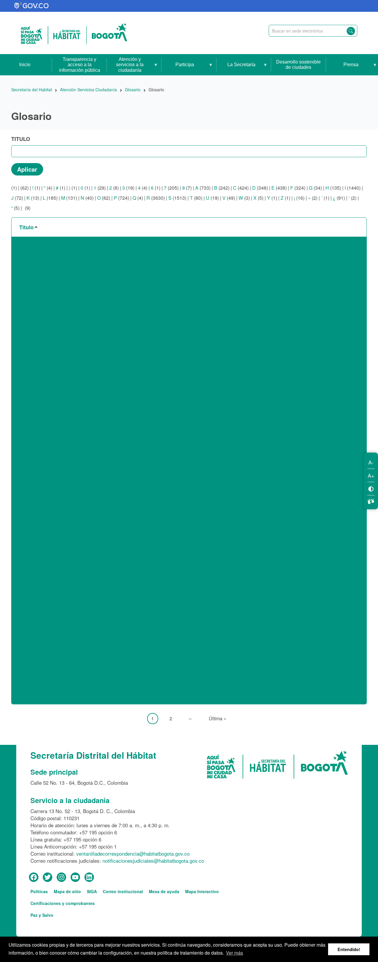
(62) (24, 187)
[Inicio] (74, 33)
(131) (69, 197)
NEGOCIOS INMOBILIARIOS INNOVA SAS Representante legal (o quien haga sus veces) (111, 279)
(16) (299, 197)
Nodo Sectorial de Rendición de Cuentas (60, 344)
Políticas (39, 891)
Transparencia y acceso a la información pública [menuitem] (79, 65)
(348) (260, 187)
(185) (50, 197)
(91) (339, 197)
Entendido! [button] (349, 949)
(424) (241, 187)
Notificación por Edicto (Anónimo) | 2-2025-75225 (69, 500)
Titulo (20, 139)
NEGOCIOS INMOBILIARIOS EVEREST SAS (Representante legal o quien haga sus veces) (114, 240)
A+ (371, 475)
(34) (315, 187)
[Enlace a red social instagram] (61, 877)
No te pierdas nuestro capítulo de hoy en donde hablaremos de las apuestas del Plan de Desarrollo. (121, 318)
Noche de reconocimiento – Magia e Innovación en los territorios (85, 331)
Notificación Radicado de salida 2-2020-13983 (66, 591)
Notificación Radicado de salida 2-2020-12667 (66, 578)
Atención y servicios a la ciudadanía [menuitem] (125, 66)
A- (371, 462)
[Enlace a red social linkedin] (89, 877)
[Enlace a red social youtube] (75, 877)
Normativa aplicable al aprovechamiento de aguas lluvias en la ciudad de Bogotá (102, 370)
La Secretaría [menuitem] (235, 68)
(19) (128, 187)
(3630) (155, 197)
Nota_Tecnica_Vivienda (42, 461)
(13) (33, 197)
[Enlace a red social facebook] (33, 877)
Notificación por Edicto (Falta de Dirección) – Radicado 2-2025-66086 (90, 539)
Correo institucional (123, 891)
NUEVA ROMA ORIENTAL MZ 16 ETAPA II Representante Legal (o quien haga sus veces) (112, 682)
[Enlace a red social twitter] (47, 877)
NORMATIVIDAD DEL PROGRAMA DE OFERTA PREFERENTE (86, 383)
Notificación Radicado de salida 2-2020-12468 (66, 552)
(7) (187, 187)
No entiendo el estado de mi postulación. (60, 305)
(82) (103, 197)
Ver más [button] (234, 952)
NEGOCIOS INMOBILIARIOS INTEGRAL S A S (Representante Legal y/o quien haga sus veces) (118, 292)
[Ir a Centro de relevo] (370, 500)
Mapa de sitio (67, 891)
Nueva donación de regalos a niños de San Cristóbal (72, 669)
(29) (100, 187)
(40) (87, 197)
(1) (14, 187)
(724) (121, 197)
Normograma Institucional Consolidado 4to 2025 (68, 409)
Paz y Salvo (41, 915)
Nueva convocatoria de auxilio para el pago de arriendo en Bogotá (86, 656)
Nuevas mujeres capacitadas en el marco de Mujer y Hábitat (80, 695)
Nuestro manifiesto (37, 643)
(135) (333, 187)
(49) (228, 197)
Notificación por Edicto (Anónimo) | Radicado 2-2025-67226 (79, 513)
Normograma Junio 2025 (43, 422)
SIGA (92, 891)
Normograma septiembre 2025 (49, 435)
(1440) (353, 187)
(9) (27, 207)
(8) (114, 187)
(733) (203, 187)
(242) (221, 187)
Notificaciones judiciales (43, 617)
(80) (196, 197)
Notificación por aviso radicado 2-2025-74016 (65, 487)
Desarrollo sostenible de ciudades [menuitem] (298, 64)
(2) (312, 197)
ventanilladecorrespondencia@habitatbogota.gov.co (133, 853)
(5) (258, 197)
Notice (24, 474)
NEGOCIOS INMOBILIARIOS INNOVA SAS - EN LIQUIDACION (84, 266)
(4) (48, 187)
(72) (17, 197)
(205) (171, 187)
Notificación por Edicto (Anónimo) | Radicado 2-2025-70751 (79, 526)
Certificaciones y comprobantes (62, 903)
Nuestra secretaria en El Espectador (55, 630)
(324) (297, 187)
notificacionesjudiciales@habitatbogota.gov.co (153, 860)
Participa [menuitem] (178, 68)
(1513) (177, 197)
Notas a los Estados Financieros (51, 448)
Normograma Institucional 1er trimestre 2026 (63, 396)
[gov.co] (31, 6)
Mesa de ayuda (164, 891)
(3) (244, 197)
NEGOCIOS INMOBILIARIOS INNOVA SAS (63, 253)
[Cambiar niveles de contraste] (370, 488)
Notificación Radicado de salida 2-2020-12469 (66, 565)
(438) (279, 187)
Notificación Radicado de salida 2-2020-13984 (66, 604)
